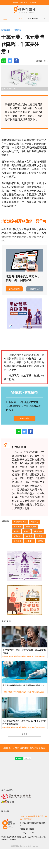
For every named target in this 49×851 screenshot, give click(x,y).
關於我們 (16, 748)
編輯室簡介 (7, 748)
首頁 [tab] (20, 18)
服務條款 (42, 748)
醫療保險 (18, 30)
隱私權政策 (34, 748)
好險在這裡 (5, 30)
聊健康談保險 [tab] (33, 18)
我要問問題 (24, 748)
